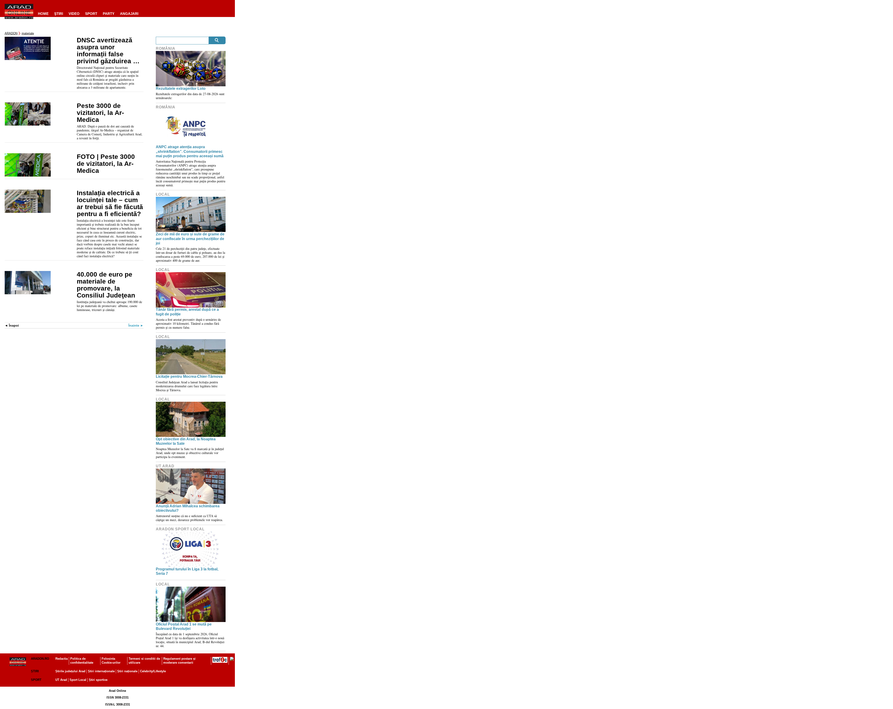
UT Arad (165, 466)
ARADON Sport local (180, 529)
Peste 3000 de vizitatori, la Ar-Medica (100, 112)
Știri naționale (127, 671)
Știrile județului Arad (70, 671)
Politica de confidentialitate (81, 660)
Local (163, 194)
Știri (35, 671)
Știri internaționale (101, 671)
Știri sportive (98, 680)
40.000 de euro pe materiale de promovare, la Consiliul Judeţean (106, 285)
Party (108, 14)
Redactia (61, 658)
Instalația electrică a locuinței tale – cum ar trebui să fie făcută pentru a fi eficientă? (110, 203)
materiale (28, 33)
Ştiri (58, 14)
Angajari (129, 14)
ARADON (11, 33)
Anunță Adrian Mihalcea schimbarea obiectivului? (188, 508)
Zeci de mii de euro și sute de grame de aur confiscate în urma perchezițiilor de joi (190, 238)
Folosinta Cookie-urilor (111, 660)
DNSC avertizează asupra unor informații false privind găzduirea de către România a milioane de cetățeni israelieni (109, 51)
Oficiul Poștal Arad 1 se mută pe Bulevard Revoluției (184, 626)
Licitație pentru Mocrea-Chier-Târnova (189, 376)
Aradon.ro (40, 658)
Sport (91, 14)
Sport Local (78, 680)
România (165, 48)
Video (74, 14)
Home (43, 14)
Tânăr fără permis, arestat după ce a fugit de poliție (187, 312)
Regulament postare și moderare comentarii (179, 660)
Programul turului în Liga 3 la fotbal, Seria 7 (187, 571)
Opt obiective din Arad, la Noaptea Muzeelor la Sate (186, 441)
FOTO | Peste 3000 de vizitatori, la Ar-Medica (106, 163)
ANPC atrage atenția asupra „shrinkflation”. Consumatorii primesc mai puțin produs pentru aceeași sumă (189, 151)
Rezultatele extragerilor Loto (181, 88)
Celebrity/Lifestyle (153, 671)
